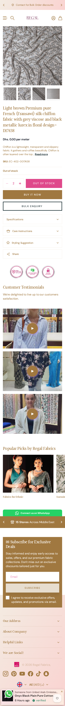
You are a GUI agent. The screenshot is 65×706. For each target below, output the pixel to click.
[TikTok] (38, 673)
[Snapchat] (46, 673)
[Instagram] (5, 673)
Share (15, 254)
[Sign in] (53, 18)
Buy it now (32, 194)
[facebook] (30, 673)
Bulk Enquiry (33, 206)
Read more (41, 154)
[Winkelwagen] (60, 18)
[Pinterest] (14, 673)
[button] (3, 5)
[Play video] (32, 328)
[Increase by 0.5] (20, 183)
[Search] (12, 18)
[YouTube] (22, 673)
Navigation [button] (5, 18)
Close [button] (32, 621)
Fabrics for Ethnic (13, 497)
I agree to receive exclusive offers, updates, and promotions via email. (34, 600)
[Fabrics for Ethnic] (28, 474)
